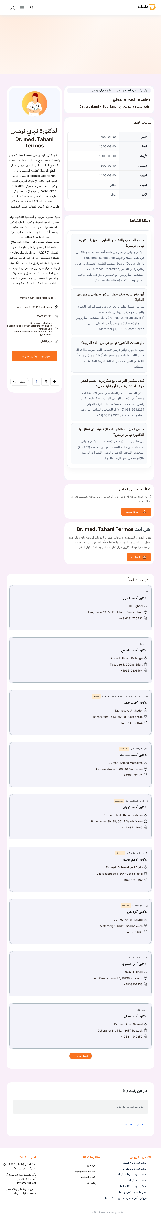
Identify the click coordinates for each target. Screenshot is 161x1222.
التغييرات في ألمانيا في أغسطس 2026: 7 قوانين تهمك (21, 1191)
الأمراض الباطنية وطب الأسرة (137, 853)
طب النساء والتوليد (126, 90)
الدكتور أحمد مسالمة (134, 755)
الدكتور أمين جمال (136, 1016)
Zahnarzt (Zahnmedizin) (136, 800)
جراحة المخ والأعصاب (140, 905)
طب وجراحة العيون (141, 1010)
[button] (32, 7)
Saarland (110, 106)
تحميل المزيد (82, 1056)
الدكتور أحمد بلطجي (134, 650)
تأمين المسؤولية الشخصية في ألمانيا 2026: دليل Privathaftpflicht (21, 1179)
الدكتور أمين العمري (135, 964)
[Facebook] (36, 382)
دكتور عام (145, 591)
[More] (54, 382)
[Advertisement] (80, 44)
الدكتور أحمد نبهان (135, 807)
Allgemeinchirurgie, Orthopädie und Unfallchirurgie (125, 696)
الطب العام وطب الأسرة (139, 748)
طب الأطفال (143, 644)
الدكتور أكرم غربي (137, 911)
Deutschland (89, 106)
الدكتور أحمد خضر (136, 702)
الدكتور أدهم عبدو (135, 859)
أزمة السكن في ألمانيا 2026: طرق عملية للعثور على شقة (19, 1166)
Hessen (96, 696)
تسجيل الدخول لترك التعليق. (136, 1125)
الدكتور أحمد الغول (135, 598)
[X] (45, 382)
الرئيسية (144, 90)
